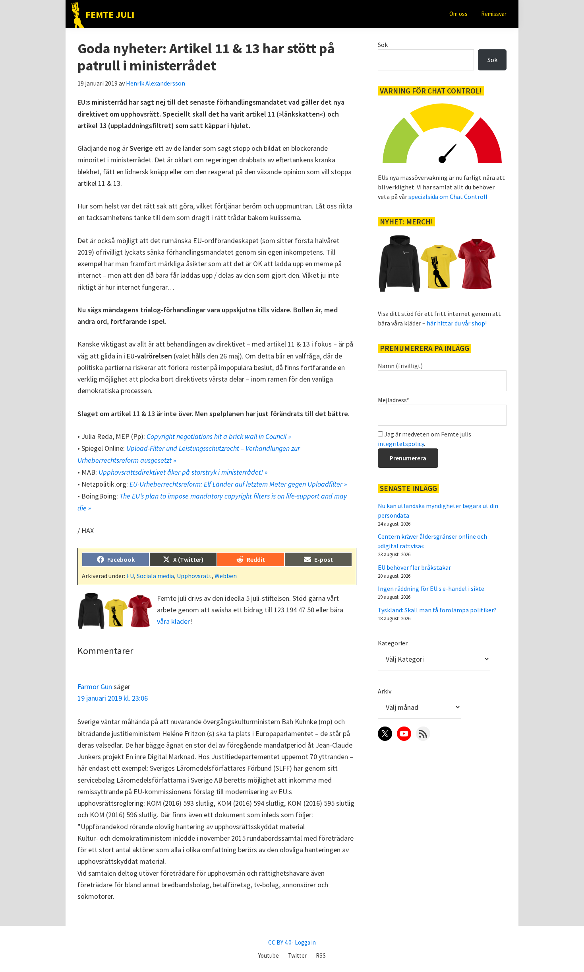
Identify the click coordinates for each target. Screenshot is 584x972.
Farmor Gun (94, 686)
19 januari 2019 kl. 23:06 (112, 698)
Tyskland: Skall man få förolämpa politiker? (437, 610)
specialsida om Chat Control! (447, 197)
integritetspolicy (401, 444)
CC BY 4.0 (279, 942)
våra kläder (173, 621)
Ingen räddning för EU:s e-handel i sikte (431, 588)
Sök (383, 45)
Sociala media (155, 576)
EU (130, 576)
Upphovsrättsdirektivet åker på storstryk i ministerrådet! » (183, 472)
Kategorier (393, 643)
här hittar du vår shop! (457, 323)
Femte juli (109, 14)
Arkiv (384, 691)
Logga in (305, 942)
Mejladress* (393, 400)
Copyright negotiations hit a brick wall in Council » (219, 436)
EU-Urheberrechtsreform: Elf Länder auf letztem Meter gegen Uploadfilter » (238, 484)
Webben (226, 576)
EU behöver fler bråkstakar (414, 567)
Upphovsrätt (194, 576)
